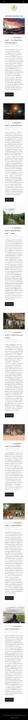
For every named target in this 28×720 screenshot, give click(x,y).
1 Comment (15, 450)
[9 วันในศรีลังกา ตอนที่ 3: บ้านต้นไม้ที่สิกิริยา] (14, 432)
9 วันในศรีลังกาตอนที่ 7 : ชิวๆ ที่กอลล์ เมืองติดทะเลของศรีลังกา (13, 40)
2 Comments (15, 46)
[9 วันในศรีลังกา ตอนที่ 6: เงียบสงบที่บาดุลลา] (14, 111)
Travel (15, 44)
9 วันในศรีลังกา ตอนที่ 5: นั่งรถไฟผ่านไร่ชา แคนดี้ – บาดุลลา (13, 230)
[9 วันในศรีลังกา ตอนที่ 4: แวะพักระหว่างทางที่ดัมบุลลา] (14, 321)
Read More (9, 94)
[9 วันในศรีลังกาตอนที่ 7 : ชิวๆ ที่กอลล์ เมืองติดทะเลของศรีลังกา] (14, 26)
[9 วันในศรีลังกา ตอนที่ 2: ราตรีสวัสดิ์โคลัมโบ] (14, 511)
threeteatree (8, 46)
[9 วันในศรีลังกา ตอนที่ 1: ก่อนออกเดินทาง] (14, 615)
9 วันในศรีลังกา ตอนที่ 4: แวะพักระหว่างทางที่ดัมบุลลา (14, 335)
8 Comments (15, 632)
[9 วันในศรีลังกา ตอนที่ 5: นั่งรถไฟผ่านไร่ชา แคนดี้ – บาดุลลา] (14, 216)
